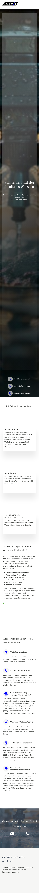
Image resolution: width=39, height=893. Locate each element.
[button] (34, 4)
